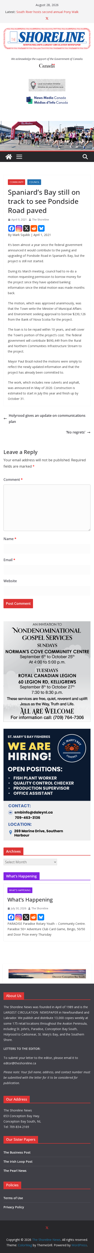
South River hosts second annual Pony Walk (47, 12)
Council (34, 182)
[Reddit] (34, 228)
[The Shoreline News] (47, 124)
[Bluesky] (41, 228)
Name (9, 538)
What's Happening (20, 890)
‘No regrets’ (75, 432)
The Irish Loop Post (18, 1161)
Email (9, 559)
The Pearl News (14, 1171)
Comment (13, 479)
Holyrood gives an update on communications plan (47, 418)
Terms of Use (13, 1198)
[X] (26, 228)
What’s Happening (30, 899)
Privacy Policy (13, 1207)
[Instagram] (19, 228)
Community (16, 182)
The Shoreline (40, 219)
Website (10, 581)
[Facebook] (11, 228)
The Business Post (17, 1152)
